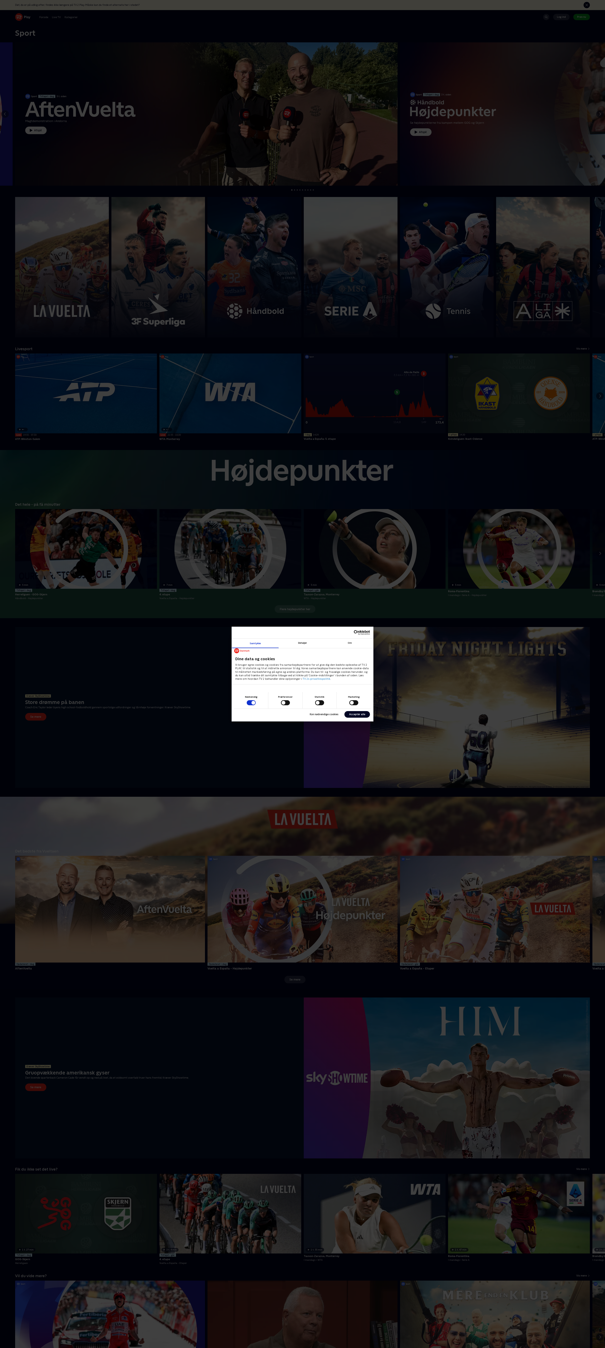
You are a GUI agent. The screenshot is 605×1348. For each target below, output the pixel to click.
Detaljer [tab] (302, 642)
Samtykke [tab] (255, 643)
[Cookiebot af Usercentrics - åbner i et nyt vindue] (356, 632)
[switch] (285, 702)
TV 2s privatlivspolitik (316, 678)
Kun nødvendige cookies (324, 714)
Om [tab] (350, 642)
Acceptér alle (357, 714)
